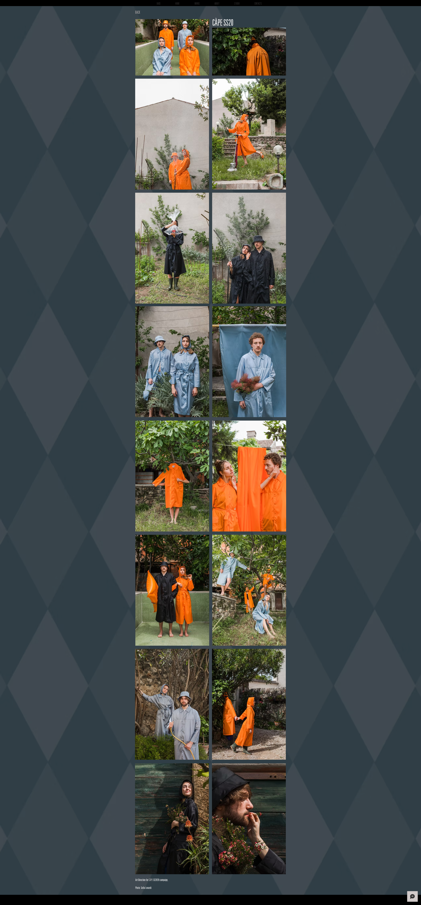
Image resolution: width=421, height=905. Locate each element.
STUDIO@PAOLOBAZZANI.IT (299, 901)
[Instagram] (312, 899)
